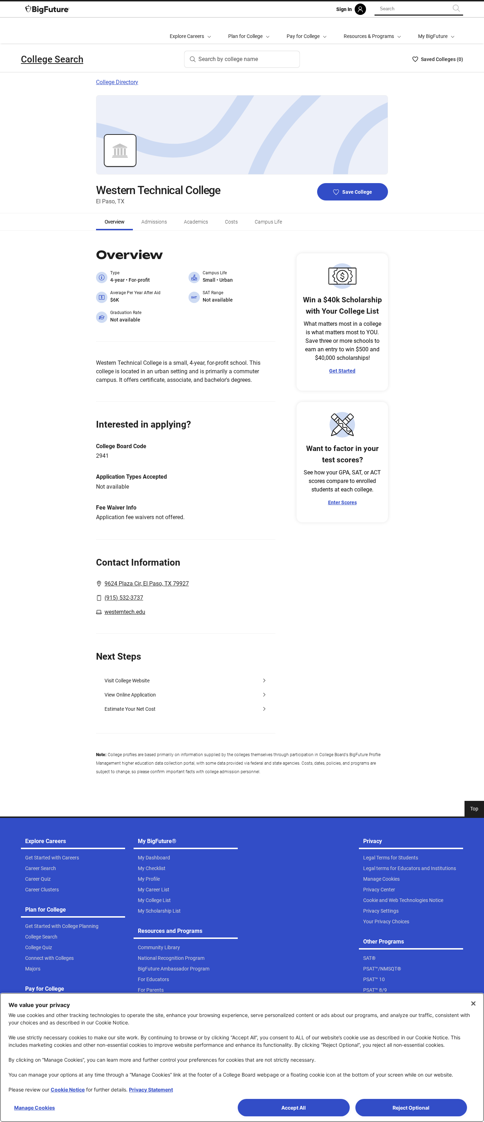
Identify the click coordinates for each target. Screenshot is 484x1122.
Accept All (293, 1108)
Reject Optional (411, 1108)
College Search (52, 59)
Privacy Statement (151, 1090)
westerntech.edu (125, 612)
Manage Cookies (34, 1108)
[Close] (473, 1003)
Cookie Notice (68, 1090)
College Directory (117, 82)
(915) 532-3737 (124, 597)
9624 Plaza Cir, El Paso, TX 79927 (147, 583)
